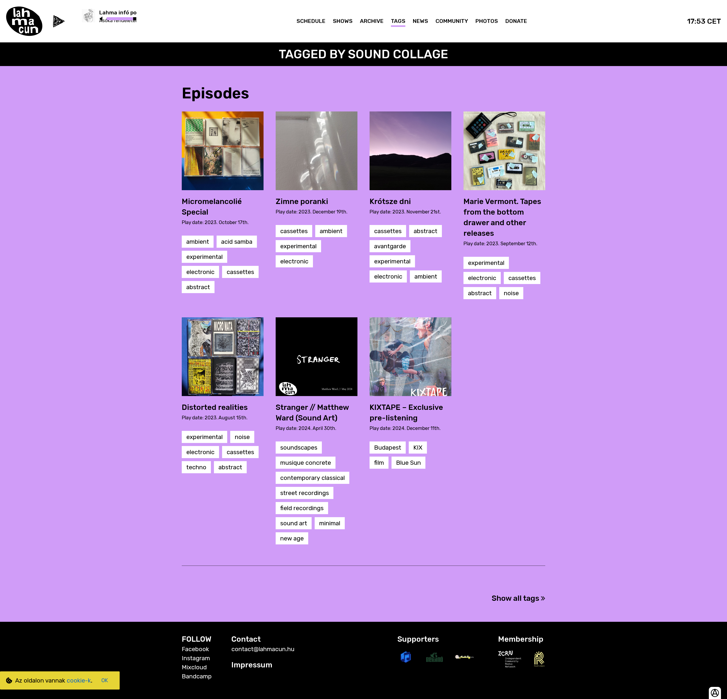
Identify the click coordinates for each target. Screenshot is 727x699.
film (379, 462)
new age (292, 538)
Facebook (195, 649)
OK (104, 680)
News (420, 21)
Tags (398, 21)
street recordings (304, 493)
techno (196, 467)
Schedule (310, 21)
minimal (329, 523)
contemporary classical (312, 477)
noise (511, 293)
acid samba (236, 241)
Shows (343, 21)
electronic (200, 272)
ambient (197, 241)
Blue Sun (408, 462)
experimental (204, 256)
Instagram (196, 658)
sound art (293, 523)
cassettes (240, 272)
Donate (516, 21)
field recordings (302, 508)
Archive (372, 21)
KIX (417, 447)
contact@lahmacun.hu (262, 649)
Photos (486, 21)
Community (451, 21)
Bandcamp (197, 676)
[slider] (133, 18)
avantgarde (390, 246)
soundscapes (298, 447)
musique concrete (305, 462)
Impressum (251, 664)
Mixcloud (194, 667)
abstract (198, 287)
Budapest (387, 447)
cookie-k (79, 680)
